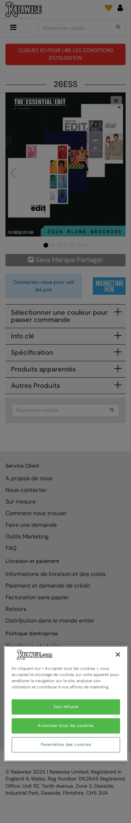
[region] (66, 704)
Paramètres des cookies (66, 744)
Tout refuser (66, 706)
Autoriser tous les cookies (66, 725)
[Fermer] (118, 655)
